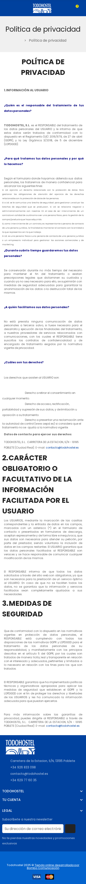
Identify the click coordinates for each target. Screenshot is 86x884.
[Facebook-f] (7, 858)
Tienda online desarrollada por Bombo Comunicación (53, 866)
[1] (70, 828)
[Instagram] (16, 858)
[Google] (25, 858)
